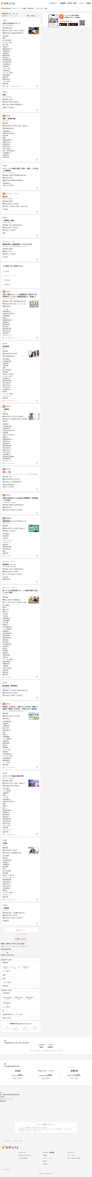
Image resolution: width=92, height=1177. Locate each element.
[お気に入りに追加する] (37, 86)
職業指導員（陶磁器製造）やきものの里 (17, 244)
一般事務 (6, 409)
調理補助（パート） (10, 564)
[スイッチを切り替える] (15, 16)
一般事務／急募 (8, 220)
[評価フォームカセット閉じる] (38, 1023)
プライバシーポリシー (48, 1158)
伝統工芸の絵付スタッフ (11, 23)
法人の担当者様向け (23, 1158)
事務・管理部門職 (9, 119)
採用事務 (6, 346)
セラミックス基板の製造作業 (13, 776)
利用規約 (45, 1155)
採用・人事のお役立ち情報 (73, 1158)
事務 (4, 95)
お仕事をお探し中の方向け (24, 1155)
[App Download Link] (63, 25)
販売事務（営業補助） (11, 686)
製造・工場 (7, 472)
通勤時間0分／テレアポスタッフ (14, 521)
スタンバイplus (71, 1155)
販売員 (5, 197)
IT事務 (5, 843)
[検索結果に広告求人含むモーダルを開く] (6, 16)
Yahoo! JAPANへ (6, 1169)
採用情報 (45, 1164)
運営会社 (45, 1161)
